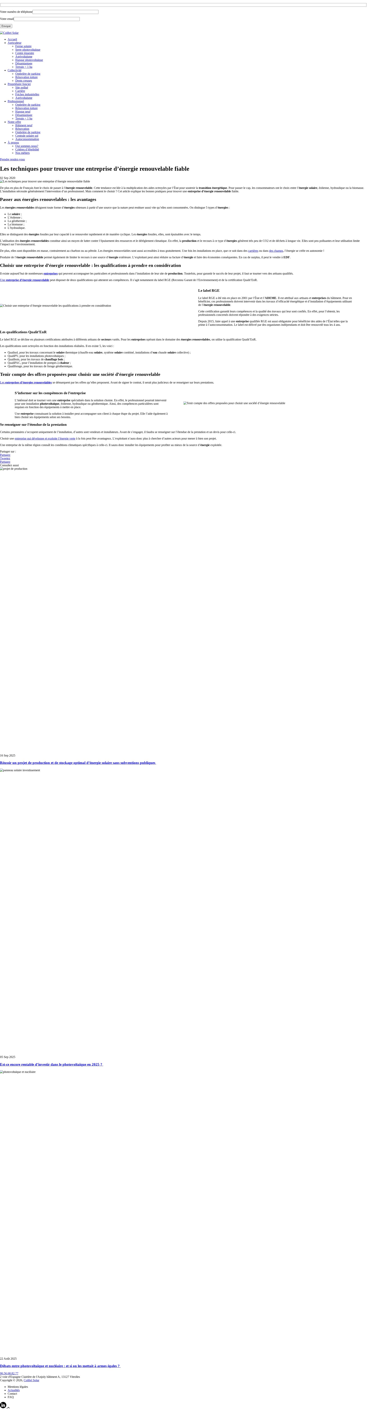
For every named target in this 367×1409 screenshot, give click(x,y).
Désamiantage (23, 63)
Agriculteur (14, 42)
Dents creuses (23, 80)
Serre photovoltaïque (27, 49)
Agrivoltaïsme (23, 56)
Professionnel (16, 101)
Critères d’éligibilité (27, 149)
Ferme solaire (23, 46)
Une (24, 280)
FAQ (11, 1397)
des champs (276, 250)
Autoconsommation (27, 139)
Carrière (20, 91)
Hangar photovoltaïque (29, 60)
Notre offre (14, 122)
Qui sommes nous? (26, 146)
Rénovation (22, 128)
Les (26, 382)
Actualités (14, 1390)
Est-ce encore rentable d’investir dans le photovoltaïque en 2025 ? (51, 1064)
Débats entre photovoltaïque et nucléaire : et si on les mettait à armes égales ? (60, 1366)
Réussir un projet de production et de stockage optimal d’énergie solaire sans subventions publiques (78, 763)
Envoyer (6, 26)
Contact (12, 1393)
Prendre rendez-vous (12, 159)
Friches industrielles (27, 94)
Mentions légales (18, 1386)
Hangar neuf (22, 111)
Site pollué (21, 87)
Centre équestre (24, 53)
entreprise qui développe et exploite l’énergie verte (45, 438)
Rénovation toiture (26, 77)
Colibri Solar (31, 1380)
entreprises (51, 273)
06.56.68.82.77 (9, 1373)
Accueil (12, 39)
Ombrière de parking (27, 73)
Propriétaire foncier (19, 84)
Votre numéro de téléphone (16, 11)
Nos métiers (22, 152)
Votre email (7, 18)
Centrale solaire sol (26, 135)
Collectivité (14, 70)
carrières (253, 250)
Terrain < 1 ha (23, 66)
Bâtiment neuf (23, 125)
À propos (13, 142)
